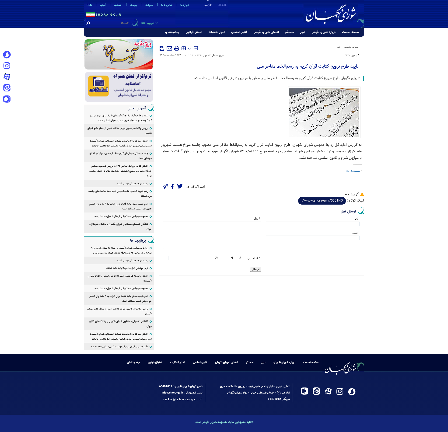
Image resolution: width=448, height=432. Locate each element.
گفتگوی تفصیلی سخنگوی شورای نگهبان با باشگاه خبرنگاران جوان (120, 226)
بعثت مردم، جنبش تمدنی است (132, 183)
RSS (89, 5)
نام (356, 218)
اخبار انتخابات (217, 32)
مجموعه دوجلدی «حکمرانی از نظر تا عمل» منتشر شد (121, 216)
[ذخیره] (162, 48)
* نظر (256, 218)
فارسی (208, 5)
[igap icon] (7, 99)
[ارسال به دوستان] (169, 48)
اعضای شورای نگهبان (266, 32)
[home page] (334, 13)
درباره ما (184, 5)
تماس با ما (166, 5)
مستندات (353, 171)
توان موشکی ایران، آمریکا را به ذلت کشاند (127, 268)
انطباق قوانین (194, 32)
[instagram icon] (7, 66)
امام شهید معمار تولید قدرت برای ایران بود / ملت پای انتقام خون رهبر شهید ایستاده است (120, 206)
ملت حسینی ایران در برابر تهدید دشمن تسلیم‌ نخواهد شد (119, 346)
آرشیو (103, 5)
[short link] (322, 201)
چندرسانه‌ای (172, 32)
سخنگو (289, 32)
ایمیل (355, 232)
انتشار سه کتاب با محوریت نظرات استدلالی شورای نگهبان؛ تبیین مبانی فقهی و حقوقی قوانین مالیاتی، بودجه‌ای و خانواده (121, 143)
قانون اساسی (239, 32)
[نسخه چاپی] (176, 48)
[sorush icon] (7, 55)
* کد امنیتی (253, 258)
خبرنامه (149, 5)
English (222, 4)
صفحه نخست (350, 32)
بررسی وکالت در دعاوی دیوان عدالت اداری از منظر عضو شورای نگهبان (119, 130)
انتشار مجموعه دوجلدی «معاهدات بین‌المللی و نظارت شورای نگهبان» (120, 278)
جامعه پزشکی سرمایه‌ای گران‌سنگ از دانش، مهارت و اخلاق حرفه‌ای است (120, 155)
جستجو (118, 5)
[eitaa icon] (7, 88)
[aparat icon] (7, 77)
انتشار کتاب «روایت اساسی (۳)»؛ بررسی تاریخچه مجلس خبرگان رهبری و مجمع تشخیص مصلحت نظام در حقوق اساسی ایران (120, 171)
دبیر (302, 32)
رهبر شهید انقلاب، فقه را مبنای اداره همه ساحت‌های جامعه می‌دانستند (120, 193)
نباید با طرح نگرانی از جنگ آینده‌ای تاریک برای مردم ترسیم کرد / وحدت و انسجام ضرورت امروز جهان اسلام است (121, 118)
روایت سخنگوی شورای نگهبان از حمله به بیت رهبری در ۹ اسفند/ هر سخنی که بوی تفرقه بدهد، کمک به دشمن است (121, 250)
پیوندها (133, 5)
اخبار (338, 46)
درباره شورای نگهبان (324, 32)
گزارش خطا (351, 194)
